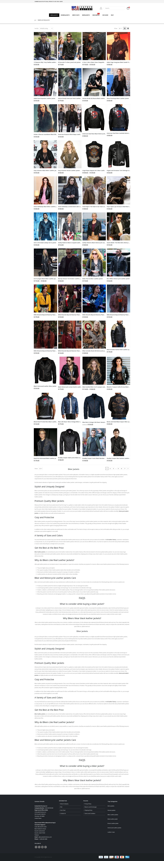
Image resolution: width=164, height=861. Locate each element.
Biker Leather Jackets (113, 814)
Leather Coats (111, 832)
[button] (124, 28)
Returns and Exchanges (91, 807)
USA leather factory (111, 539)
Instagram (45, 847)
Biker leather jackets (40, 552)
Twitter (39, 847)
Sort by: (37, 28)
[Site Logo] (82, 8)
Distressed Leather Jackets (114, 828)
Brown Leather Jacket (113, 823)
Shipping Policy (88, 810)
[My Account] (101, 8)
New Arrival (96, 14)
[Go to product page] (45, 46)
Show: (115, 28)
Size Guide (105, 15)
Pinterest (42, 847)
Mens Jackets (54, 15)
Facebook (36, 847)
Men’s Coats (75, 15)
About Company (64, 804)
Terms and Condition (90, 813)
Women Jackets (65, 15)
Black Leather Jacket (113, 819)
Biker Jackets (86, 15)
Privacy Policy (88, 804)
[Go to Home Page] (35, 20)
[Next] (128, 468)
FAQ (61, 807)
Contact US (63, 813)
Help (112, 15)
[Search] (123, 8)
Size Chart (62, 810)
